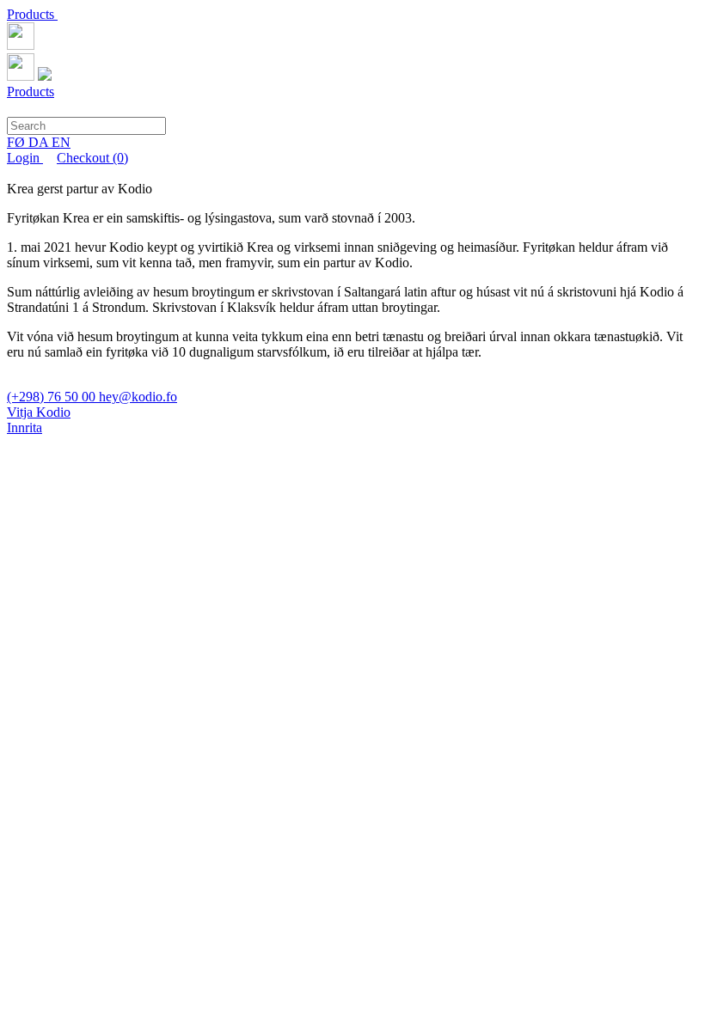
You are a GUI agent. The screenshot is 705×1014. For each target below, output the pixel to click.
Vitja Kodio (38, 412)
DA (40, 142)
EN (61, 142)
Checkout (92, 157)
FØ (17, 142)
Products (32, 14)
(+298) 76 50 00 (53, 396)
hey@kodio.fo (138, 396)
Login (25, 157)
